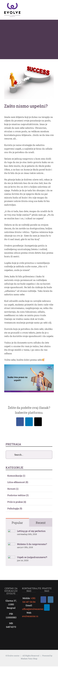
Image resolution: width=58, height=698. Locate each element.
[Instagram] (50, 599)
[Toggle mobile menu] (53, 6)
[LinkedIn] (47, 607)
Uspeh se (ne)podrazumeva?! (32, 557)
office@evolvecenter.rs (34, 608)
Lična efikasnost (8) (17, 482)
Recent (41, 523)
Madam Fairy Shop (29, 658)
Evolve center (13, 655)
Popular (17, 523)
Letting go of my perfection (31, 530)
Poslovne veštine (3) (18, 495)
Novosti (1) (12, 488)
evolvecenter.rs (30, 616)
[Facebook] (43, 599)
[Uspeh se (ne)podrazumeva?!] (11, 557)
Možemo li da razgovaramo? (32, 544)
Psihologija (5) (14, 508)
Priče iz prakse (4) (16, 501)
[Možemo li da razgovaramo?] (11, 544)
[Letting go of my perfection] (11, 531)
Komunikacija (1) (16, 475)
